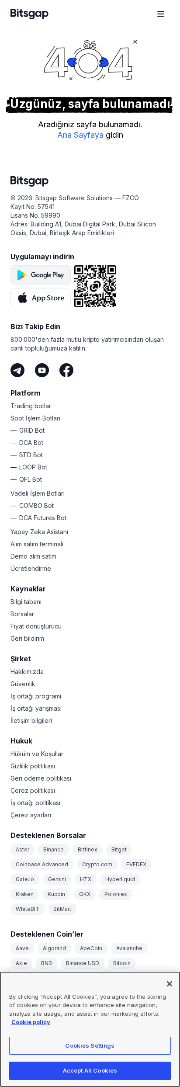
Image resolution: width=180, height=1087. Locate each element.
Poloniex (115, 894)
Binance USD (82, 963)
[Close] (169, 983)
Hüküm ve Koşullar (36, 753)
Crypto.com (97, 864)
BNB (46, 963)
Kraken (25, 894)
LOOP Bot (33, 467)
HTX (85, 879)
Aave (22, 948)
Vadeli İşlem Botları (37, 493)
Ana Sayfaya (80, 134)
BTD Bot (31, 454)
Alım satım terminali (36, 544)
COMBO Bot (36, 505)
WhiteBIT (27, 909)
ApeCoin (91, 948)
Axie (21, 963)
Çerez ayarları (30, 815)
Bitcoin (122, 963)
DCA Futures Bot (42, 517)
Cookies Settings (89, 1045)
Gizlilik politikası (32, 766)
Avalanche (129, 948)
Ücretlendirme (30, 568)
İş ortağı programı (35, 696)
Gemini (57, 879)
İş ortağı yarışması (36, 708)
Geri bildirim (27, 638)
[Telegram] (17, 370)
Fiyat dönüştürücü (36, 626)
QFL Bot (30, 479)
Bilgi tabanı (26, 601)
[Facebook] (66, 370)
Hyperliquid (120, 879)
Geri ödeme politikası (40, 778)
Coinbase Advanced (42, 864)
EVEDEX (136, 864)
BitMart (62, 909)
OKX (84, 894)
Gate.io (25, 879)
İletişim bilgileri (31, 720)
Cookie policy (30, 1021)
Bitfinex (87, 849)
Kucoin (56, 894)
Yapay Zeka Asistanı (39, 531)
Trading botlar (30, 406)
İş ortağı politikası (35, 802)
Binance (53, 849)
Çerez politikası (32, 790)
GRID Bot (32, 430)
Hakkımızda (27, 671)
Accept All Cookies (90, 1070)
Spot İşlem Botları (35, 418)
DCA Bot (31, 442)
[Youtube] (42, 370)
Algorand (54, 948)
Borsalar (22, 614)
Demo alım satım (33, 556)
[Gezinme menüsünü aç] (161, 14)
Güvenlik (22, 684)
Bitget (119, 849)
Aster (22, 849)
